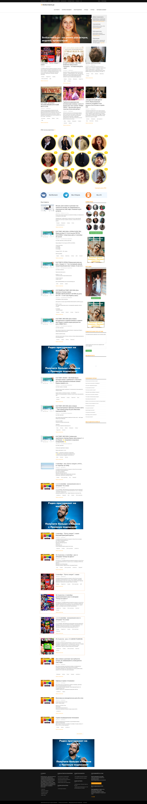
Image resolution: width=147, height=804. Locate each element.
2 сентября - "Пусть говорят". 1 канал (67, 574)
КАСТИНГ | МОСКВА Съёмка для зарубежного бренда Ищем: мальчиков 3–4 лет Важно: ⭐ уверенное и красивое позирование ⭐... (69, 439)
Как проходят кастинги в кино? (92, 380)
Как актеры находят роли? (91, 398)
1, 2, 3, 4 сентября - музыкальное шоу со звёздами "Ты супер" (68, 484)
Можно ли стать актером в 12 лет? (92, 403)
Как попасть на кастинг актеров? (92, 394)
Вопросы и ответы (44, 790)
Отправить (88, 350)
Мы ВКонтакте (53, 195)
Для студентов (99, 118)
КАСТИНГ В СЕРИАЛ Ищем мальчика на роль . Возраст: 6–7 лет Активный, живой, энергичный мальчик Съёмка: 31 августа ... (70, 264)
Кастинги (56, 9)
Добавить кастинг (96, 35)
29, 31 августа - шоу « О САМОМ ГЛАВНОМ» (69, 639)
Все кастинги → (80, 733)
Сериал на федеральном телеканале (67, 717)
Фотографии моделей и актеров (81, 776)
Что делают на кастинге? (90, 412)
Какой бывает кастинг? (90, 410)
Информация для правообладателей (75, 802)
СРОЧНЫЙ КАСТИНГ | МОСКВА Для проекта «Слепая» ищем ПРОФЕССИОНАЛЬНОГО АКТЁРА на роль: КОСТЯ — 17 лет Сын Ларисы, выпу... (69, 292)
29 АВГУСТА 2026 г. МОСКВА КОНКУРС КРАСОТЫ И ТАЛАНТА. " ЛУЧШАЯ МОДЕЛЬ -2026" (73, 65)
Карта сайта (43, 795)
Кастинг (87, 73)
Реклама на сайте (44, 792)
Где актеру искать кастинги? (91, 414)
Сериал (57, 255)
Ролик (68, 674)
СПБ (42, 120)
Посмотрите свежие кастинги (98, 21)
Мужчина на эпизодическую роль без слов (69, 698)
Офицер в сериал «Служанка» (65, 681)
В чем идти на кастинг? (90, 405)
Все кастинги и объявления (63, 776)
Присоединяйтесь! (96, 28)
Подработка (48, 76)
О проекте (43, 789)
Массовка (77, 608)
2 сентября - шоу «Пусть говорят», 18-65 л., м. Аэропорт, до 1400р (69, 464)
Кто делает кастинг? (90, 407)
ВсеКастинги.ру (48, 5)
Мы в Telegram (75, 195)
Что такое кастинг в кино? (91, 389)
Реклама (72, 674)
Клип (65, 121)
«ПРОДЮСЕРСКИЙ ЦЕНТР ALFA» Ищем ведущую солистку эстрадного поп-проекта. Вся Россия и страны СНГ (95, 103)
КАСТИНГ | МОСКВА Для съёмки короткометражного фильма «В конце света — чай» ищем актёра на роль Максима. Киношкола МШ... (70, 408)
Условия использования (63, 802)
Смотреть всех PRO (100, 188)
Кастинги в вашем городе (63, 778)
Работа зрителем (44, 78)
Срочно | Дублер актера (93, 63)
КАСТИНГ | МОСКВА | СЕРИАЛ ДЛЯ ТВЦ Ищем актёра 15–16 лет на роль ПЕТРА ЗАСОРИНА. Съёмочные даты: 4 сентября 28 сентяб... (69, 234)
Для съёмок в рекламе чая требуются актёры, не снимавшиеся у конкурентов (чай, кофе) (69, 660)
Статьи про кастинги (62, 788)
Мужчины (102, 73)
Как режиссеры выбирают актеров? (92, 392)
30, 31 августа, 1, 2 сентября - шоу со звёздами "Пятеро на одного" (67, 556)
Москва (42, 76)
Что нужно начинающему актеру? (92, 396)
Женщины (74, 121)
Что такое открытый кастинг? (91, 385)
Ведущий (74, 477)
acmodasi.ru (58, 495)
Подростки (77, 312)
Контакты (85, 802)
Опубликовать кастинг (62, 781)
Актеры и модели (66, 9)
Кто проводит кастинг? (90, 387)
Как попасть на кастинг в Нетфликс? (93, 383)
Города (86, 9)
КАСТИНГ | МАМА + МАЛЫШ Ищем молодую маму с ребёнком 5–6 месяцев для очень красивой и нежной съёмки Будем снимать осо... (68, 380)
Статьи (92, 9)
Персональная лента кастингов (64, 779)
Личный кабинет (101, 9)
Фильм (53, 118)
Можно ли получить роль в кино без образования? (95, 401)
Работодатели (78, 9)
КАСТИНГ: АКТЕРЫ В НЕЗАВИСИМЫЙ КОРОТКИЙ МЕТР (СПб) (50, 104)
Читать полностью (44, 80)
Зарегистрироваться (96, 232)
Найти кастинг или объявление (64, 782)
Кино (92, 73)
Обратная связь (44, 793)
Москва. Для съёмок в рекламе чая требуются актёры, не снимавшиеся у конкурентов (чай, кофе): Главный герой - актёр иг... (69, 208)
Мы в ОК (99, 195)
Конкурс (69, 80)
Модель (69, 121)
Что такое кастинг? (89, 416)
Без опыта (43, 118)
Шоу (87, 120)
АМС (50, 78)
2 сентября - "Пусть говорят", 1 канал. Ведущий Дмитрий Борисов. (67, 534)
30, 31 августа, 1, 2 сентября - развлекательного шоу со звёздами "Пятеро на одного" (67, 596)
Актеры (87, 75)
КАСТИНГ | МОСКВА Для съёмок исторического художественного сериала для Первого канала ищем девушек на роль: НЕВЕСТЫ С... (69, 321)
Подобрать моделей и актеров (81, 778)
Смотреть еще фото (96, 298)
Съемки (53, 76)
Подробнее (102, 42)
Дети (65, 80)
